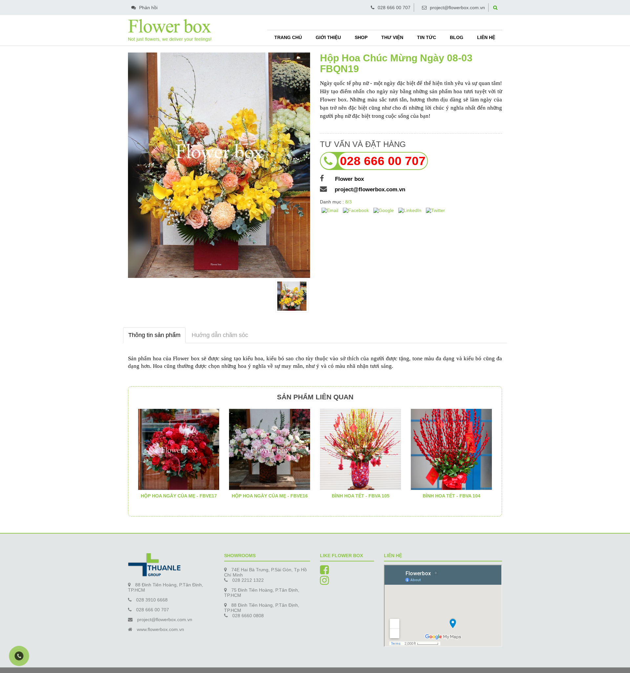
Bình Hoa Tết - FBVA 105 (360, 495)
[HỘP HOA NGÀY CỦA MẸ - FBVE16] (269, 449)
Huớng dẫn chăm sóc (220, 335)
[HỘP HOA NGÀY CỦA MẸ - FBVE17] (178, 449)
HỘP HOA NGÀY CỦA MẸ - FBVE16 (270, 495)
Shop (361, 37)
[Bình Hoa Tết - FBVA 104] (451, 449)
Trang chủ (288, 37)
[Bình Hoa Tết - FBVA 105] (360, 449)
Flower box (348, 179)
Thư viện (392, 37)
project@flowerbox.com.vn (457, 7)
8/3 (348, 201)
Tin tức (426, 37)
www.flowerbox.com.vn (160, 629)
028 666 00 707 (394, 7)
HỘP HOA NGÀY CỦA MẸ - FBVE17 (179, 495)
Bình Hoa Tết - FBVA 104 (451, 495)
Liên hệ (486, 37)
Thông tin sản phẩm (154, 335)
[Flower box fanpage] (324, 572)
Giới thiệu (328, 37)
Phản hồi (148, 7)
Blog (456, 37)
